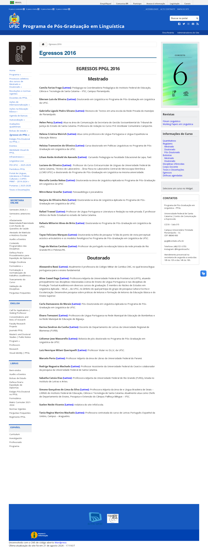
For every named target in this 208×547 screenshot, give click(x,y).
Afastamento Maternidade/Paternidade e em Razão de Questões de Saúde (20, 224)
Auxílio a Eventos (17, 239)
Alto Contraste (167, 9)
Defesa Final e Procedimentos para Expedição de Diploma (20, 255)
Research (13, 349)
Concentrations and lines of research (18, 318)
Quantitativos (169, 140)
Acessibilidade (152, 9)
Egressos (167, 172)
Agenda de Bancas (18, 115)
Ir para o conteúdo (16, 9)
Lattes (66, 87)
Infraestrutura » (16, 156)
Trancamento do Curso (17, 281)
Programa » (15, 74)
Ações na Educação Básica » (18, 110)
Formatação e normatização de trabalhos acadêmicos (20, 273)
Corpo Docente (170, 166)
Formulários (15, 398)
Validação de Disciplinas (15, 287)
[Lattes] (80, 223)
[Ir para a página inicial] (42, 44)
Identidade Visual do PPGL (19, 151)
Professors (14, 345)
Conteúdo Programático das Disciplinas (18, 246)
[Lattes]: (71, 99)
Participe (137, 3)
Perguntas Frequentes (20, 292)
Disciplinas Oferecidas (173, 163)
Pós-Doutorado (172, 152)
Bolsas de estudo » (18, 130)
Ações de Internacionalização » (19, 103)
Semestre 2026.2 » (18, 209)
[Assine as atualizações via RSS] (197, 24)
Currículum (14, 434)
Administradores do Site (188, 32)
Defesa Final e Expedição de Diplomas (16, 385)
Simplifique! (105, 3)
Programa (14, 446)
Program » (14, 341)
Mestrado (169, 146)
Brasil (18, 2)
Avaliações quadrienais (15, 125)
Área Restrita (168, 32)
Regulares (168, 143)
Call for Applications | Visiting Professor (19, 311)
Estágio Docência (17, 262)
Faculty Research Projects (17, 325)
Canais (187, 3)
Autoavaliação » (17, 119)
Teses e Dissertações (19, 189)
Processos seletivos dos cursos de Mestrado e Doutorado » (19, 82)
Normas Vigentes (17, 409)
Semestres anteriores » (19, 215)
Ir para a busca (47, 9)
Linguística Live (16, 161)
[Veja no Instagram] (193, 24)
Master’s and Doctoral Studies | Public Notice (20, 335)
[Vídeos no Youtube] (188, 24)
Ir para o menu (32, 9)
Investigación (15, 438)
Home (12, 70)
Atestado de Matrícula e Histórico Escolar (19, 234)
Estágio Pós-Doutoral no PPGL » (19, 140)
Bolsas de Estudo (17, 378)
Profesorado (15, 442)
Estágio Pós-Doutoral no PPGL (19, 393)
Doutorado (169, 149)
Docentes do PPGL (18, 97)
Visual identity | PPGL (19, 353)
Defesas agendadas (172, 175)
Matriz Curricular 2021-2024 (20, 403)
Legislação (174, 3)
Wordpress (61, 542)
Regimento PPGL (17, 417)
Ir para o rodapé (63, 9)
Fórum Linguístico (171, 121)
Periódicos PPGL (17, 169)
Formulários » (16, 266)
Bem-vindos (15, 370)
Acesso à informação (155, 3)
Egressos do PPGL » (19, 134)
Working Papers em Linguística (178, 124)
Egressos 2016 (55, 44)
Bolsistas (167, 155)
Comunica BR (122, 3)
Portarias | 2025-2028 (20, 185)
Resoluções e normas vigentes (20, 92)
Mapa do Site (183, 9)
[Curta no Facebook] (179, 24)
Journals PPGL (16, 330)
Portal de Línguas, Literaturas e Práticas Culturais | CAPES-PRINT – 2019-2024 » (19, 177)
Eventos (13, 145)
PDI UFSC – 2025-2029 (20, 165)
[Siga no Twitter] (184, 24)
